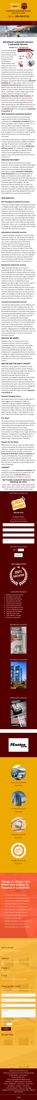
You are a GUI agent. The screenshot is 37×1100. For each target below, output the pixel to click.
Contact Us (26, 1086)
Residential (12, 1083)
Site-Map (28, 1088)
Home (5, 1083)
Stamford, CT (13, 47)
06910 (9, 487)
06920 (33, 487)
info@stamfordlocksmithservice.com (13, 979)
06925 (16, 489)
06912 (18, 487)
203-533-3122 (22, 16)
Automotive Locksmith (18, 698)
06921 (7, 489)
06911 (14, 487)
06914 (28, 487)
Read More (18, 786)
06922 (11, 489)
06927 (26, 489)
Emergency (11, 1086)
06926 (21, 489)
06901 (9, 485)
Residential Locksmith (18, 624)
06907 (4, 487)
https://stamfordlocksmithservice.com (18, 1079)
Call (19, 1097)
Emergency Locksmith (18, 861)
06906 (33, 485)
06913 (23, 487)
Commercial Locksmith (18, 660)
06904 (23, 485)
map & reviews (23, 1075)
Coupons (18, 1086)
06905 (28, 485)
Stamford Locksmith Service (11, 85)
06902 (14, 485)
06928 (30, 489)
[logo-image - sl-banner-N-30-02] (18, 31)
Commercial (20, 1083)
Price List (21, 1088)
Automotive (29, 1083)
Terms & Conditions (11, 1088)
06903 (18, 485)
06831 (4, 485)
